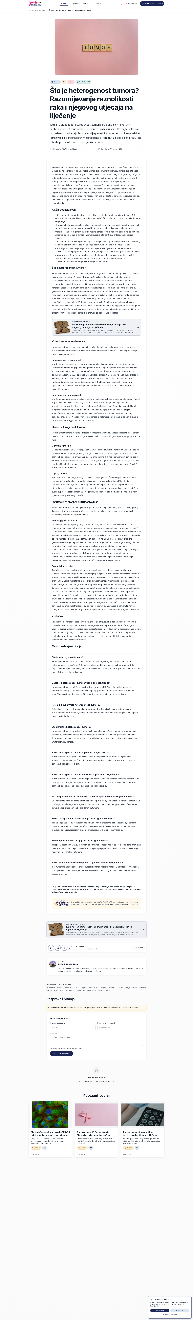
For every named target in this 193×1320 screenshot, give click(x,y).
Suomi (95, 988)
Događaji (86, 3)
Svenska (108, 990)
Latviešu (143, 988)
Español (101, 990)
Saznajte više (154, 1306)
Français (103, 988)
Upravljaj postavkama (170, 1315)
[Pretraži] (121, 4)
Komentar (54, 1033)
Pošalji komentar (63, 1054)
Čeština (59, 988)
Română (72, 990)
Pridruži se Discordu (154, 3)
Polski (56, 990)
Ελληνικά (119, 988)
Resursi (63, 3)
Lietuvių (49, 990)
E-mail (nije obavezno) (106, 1023)
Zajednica (75, 3)
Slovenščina (91, 990)
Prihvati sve (160, 1310)
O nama (96, 3)
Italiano (135, 988)
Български (50, 988)
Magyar (127, 988)
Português (64, 990)
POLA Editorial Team (69, 149)
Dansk (66, 988)
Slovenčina (81, 990)
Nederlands (74, 988)
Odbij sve (179, 1310)
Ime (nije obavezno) (58, 1023)
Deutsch (111, 988)
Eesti (90, 988)
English (83, 988)
